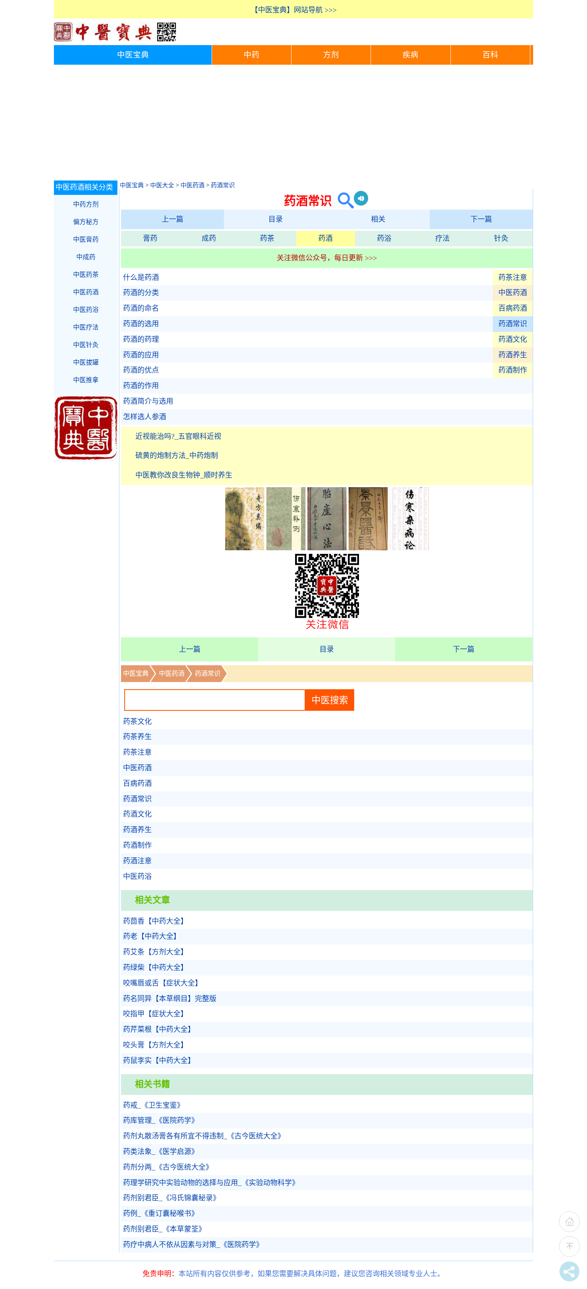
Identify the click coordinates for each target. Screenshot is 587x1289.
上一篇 (172, 219)
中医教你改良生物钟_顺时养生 (183, 475)
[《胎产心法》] (327, 548)
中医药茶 (86, 274)
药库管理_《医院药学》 (160, 1120)
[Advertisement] (293, 124)
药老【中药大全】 (151, 936)
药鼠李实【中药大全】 (159, 1061)
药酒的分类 (141, 293)
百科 (490, 55)
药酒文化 (512, 339)
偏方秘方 (86, 221)
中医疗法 (86, 327)
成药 (209, 238)
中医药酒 (192, 185)
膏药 (150, 238)
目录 (275, 219)
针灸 (501, 238)
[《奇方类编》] (244, 548)
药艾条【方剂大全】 (155, 952)
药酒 (325, 238)
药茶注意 (512, 278)
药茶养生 (137, 737)
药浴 (384, 238)
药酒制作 (512, 370)
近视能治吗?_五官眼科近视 (178, 436)
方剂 (331, 55)
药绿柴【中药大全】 (155, 968)
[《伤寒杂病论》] (409, 548)
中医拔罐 (86, 362)
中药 (252, 55)
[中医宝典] (115, 39)
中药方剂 (86, 204)
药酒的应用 (141, 355)
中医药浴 (137, 876)
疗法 (442, 238)
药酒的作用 (141, 386)
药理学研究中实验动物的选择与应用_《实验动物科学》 (211, 1183)
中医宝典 (133, 55)
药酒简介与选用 (148, 401)
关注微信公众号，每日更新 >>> (327, 258)
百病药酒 (512, 308)
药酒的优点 (141, 370)
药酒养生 (512, 355)
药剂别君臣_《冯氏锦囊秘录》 (171, 1198)
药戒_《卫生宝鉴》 (153, 1105)
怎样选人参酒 (144, 417)
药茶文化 (137, 722)
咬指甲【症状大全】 (155, 1014)
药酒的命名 (141, 308)
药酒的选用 (141, 324)
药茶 (267, 238)
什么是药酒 (141, 278)
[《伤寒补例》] (285, 548)
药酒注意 (137, 861)
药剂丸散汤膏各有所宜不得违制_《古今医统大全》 (204, 1136)
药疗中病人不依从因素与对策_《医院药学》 (193, 1245)
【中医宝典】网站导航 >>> (294, 10)
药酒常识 (223, 185)
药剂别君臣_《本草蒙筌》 (164, 1229)
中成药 (85, 257)
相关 (378, 219)
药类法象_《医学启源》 (160, 1152)
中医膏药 (86, 239)
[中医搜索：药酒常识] (343, 200)
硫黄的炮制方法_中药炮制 (176, 456)
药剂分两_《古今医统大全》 (168, 1167)
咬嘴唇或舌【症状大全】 (162, 983)
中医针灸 (86, 344)
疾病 (410, 55)
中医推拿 (86, 380)
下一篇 (481, 219)
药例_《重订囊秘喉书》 (160, 1214)
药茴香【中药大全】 (155, 921)
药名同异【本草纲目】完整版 (169, 999)
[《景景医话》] (368, 548)
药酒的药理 (141, 339)
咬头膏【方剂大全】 (155, 1045)
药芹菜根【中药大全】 (159, 1029)
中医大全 (162, 185)
